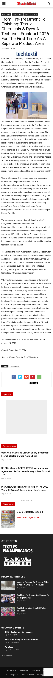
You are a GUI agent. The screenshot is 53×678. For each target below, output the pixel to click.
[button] (49, 3)
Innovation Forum (39, 670)
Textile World (6, 14)
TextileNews (14, 366)
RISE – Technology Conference (18, 632)
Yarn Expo (9, 647)
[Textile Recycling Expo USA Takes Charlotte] (8, 611)
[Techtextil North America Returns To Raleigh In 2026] (8, 598)
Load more (25, 500)
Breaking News (17, 14)
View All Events (6, 655)
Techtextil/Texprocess (30, 14)
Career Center (24, 670)
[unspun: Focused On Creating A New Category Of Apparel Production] (8, 585)
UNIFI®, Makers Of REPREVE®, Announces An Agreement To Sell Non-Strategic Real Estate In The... (26, 471)
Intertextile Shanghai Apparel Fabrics (21, 640)
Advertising (11, 670)
